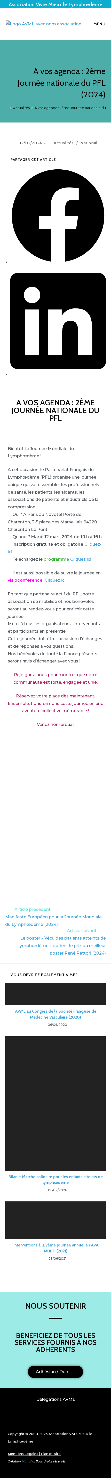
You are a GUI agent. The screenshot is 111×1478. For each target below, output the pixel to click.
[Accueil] (7, 108)
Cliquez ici (80, 559)
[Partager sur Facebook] (58, 262)
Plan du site (51, 1454)
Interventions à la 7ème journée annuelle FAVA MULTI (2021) (55, 1248)
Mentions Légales (23, 1454)
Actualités (64, 143)
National (88, 143)
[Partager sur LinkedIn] (58, 374)
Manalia (28, 1461)
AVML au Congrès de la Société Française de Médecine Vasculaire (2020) (55, 1014)
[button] (55, 1418)
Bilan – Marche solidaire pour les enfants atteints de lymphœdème (56, 1179)
